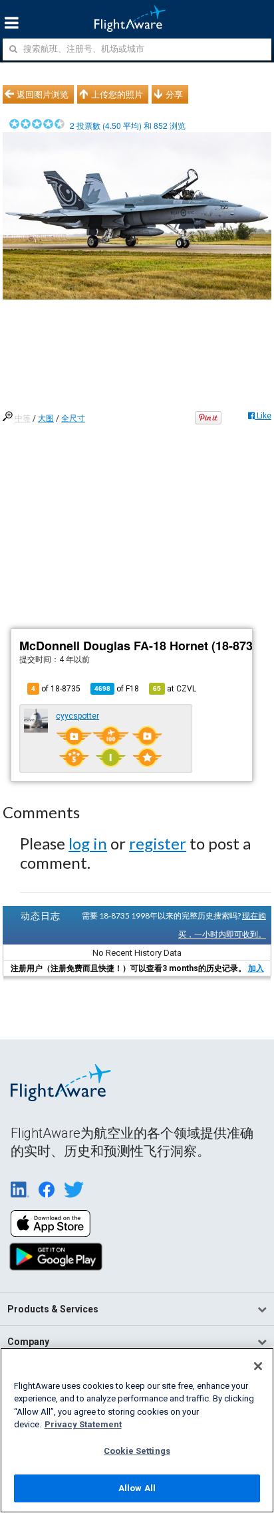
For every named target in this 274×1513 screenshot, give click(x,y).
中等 (23, 418)
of (116, 688)
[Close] (258, 1366)
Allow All (137, 1488)
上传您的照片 (117, 94)
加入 (256, 968)
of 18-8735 (55, 688)
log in (87, 843)
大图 (46, 418)
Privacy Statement (83, 1424)
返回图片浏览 (42, 94)
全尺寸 (73, 418)
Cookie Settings (137, 1451)
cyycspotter (77, 716)
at (174, 688)
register (157, 843)
